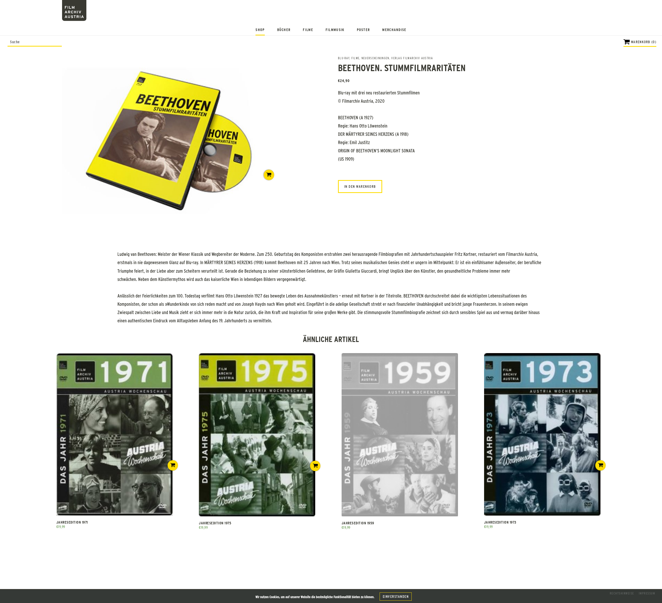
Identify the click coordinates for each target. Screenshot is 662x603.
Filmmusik (335, 29)
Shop (260, 29)
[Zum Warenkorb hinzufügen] (269, 175)
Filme (308, 29)
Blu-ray (343, 58)
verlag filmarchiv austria (412, 58)
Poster (363, 29)
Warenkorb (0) (643, 41)
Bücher (284, 29)
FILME (355, 58)
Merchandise (394, 29)
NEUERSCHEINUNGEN (375, 58)
